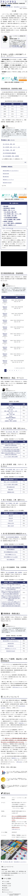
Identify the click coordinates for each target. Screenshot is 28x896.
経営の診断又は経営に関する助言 (10, 447)
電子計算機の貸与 (11, 559)
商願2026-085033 (5, 307)
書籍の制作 (10, 489)
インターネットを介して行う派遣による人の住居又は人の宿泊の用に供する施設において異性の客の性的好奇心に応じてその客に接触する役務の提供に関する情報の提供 (10, 603)
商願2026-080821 (5, 354)
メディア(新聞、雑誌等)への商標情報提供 (12, 223)
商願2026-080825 (5, 334)
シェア (8, 5)
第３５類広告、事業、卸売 (11, 407)
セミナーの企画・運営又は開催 (11, 456)
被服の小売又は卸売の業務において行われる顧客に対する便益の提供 (10, 444)
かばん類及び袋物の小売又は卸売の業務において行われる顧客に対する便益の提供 (10, 450)
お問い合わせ (19, 761)
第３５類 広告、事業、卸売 (8, 6)
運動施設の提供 (10, 492)
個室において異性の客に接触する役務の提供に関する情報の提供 (10, 588)
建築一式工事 (11, 525)
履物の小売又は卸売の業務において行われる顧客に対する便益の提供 (10, 453)
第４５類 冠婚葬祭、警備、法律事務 (11, 156)
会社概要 (5, 887)
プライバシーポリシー (8, 891)
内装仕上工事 (11, 523)
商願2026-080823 (5, 341)
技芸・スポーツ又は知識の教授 (11, 482)
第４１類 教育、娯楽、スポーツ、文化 (11, 147)
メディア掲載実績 (7, 883)
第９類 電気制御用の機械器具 (9, 153)
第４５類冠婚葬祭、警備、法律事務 (11, 420)
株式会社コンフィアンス (8, 179)
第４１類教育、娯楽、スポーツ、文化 (10, 410)
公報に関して (21, 723)
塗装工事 (11, 518)
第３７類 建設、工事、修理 (9, 150)
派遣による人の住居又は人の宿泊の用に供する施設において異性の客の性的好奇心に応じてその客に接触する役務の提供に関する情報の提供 (10, 597)
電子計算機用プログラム (10, 554)
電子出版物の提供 (11, 487)
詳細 (25, 162)
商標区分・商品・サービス (9, 140)
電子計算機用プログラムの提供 (11, 557)
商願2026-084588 (5, 327)
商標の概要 (5, 206)
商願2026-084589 (5, 321)
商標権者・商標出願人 (8, 166)
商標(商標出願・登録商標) (9, 208)
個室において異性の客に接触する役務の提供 (10, 585)
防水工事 (11, 520)
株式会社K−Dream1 (7, 182)
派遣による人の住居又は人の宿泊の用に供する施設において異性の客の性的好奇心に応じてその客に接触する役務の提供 (10, 593)
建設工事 (11, 515)
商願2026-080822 (5, 348)
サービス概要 (6, 881)
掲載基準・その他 (7, 885)
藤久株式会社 (6, 176)
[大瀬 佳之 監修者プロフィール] (18, 38)
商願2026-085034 (5, 300)
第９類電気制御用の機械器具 (11, 417)
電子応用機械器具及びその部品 (11, 552)
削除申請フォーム (15, 758)
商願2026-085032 (5, 314)
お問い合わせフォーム (17, 687)
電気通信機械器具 (11, 549)
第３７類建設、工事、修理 (11, 413)
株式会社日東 (6, 173)
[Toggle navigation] (26, 1)
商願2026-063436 (5, 361)
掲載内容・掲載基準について (9, 225)
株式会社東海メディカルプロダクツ (20, 6)
